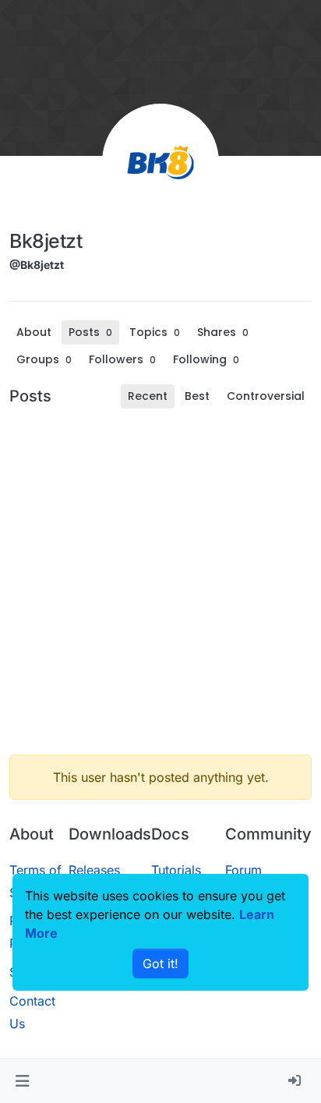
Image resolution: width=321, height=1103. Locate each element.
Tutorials (176, 870)
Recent (148, 396)
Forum (243, 870)
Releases (94, 870)
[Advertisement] (160, 581)
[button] (22, 1081)
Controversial (266, 396)
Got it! (160, 963)
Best (197, 396)
